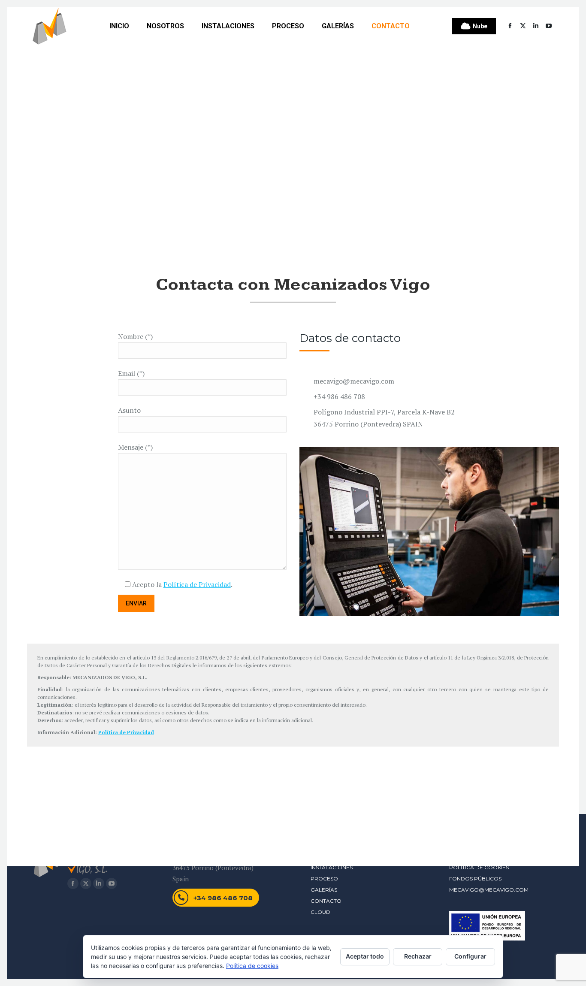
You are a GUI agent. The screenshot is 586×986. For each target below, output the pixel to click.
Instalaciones (332, 867)
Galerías (324, 889)
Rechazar (418, 956)
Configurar (470, 956)
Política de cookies (252, 965)
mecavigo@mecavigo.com (489, 889)
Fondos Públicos (475, 878)
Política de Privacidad (197, 584)
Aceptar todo (365, 956)
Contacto (326, 901)
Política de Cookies (479, 867)
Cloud (320, 912)
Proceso (324, 878)
